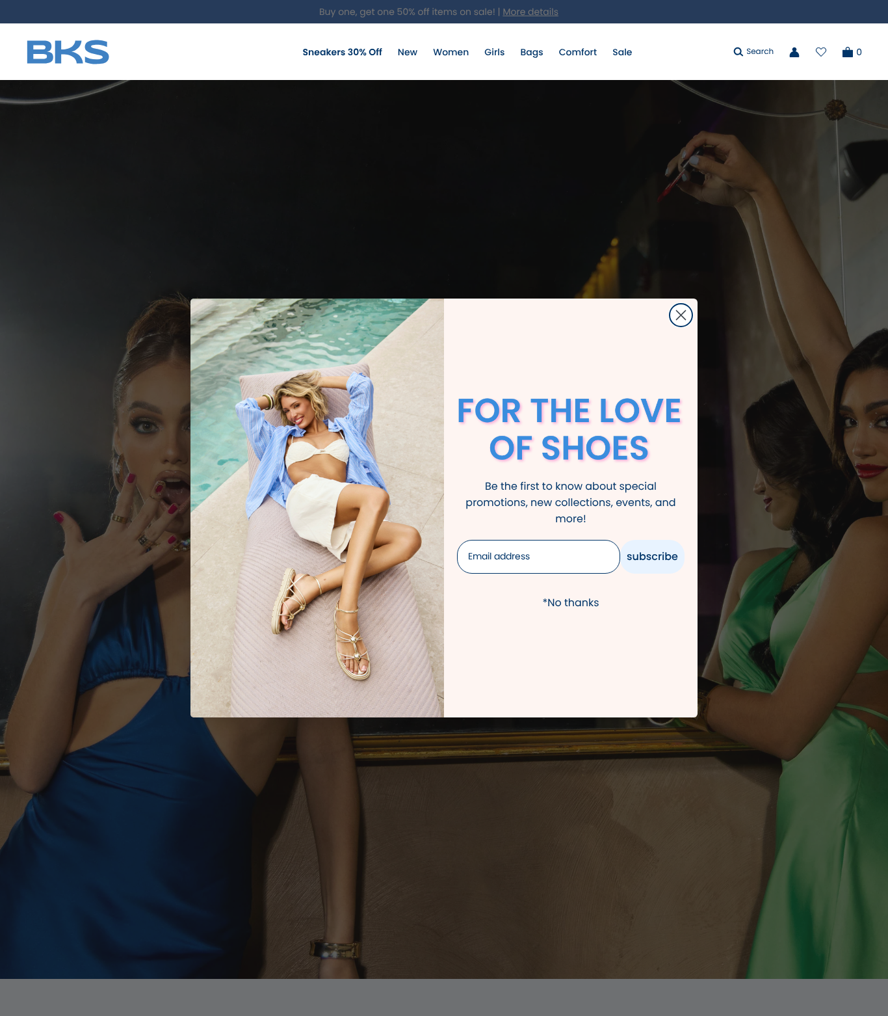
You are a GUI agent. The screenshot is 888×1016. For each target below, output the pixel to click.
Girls (494, 52)
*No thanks (570, 602)
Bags (531, 52)
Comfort (578, 52)
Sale (622, 52)
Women (451, 52)
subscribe (652, 556)
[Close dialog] (681, 315)
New (407, 52)
